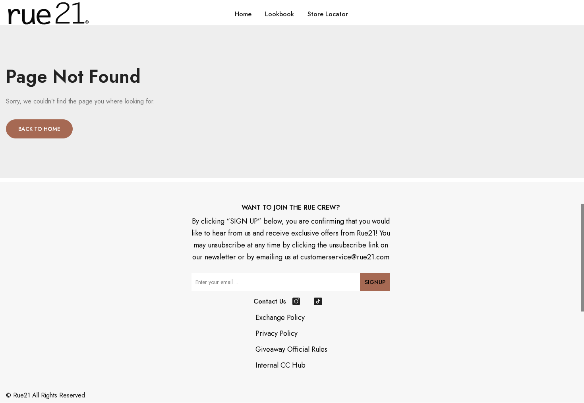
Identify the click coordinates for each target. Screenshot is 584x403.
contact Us (269, 301)
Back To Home (39, 129)
